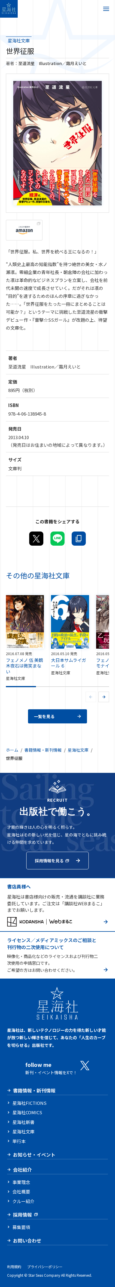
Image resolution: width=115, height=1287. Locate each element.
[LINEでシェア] (57, 539)
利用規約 (14, 1266)
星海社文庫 (19, 40)
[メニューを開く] (106, 9)
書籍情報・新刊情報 (43, 750)
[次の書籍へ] (103, 697)
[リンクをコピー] (79, 539)
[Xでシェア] (36, 539)
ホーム (12, 750)
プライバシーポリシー (45, 1266)
